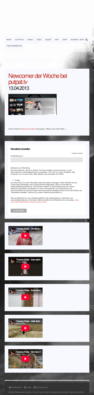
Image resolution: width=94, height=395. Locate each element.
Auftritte (19, 39)
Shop (65, 39)
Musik (30, 39)
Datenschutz (42, 387)
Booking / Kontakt (79, 39)
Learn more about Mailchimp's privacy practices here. (45, 201)
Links (29, 387)
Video (39, 39)
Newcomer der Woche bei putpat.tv (37, 78)
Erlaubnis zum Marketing (20, 168)
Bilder (48, 39)
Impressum (17, 387)
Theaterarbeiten (14, 46)
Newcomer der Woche (28, 129)
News (8, 39)
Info (57, 39)
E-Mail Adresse (17, 156)
